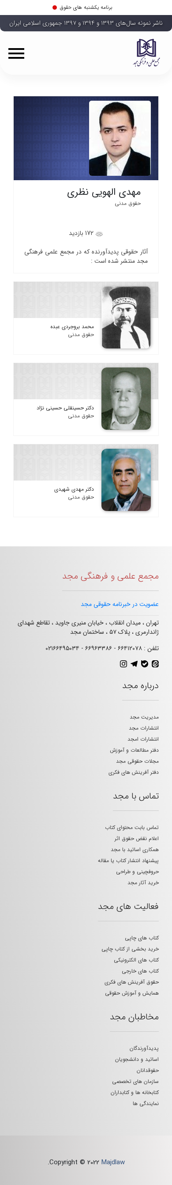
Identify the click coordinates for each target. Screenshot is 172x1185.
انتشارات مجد (144, 728)
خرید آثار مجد (143, 882)
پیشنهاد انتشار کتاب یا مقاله (128, 860)
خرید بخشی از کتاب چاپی (130, 949)
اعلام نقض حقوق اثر (137, 838)
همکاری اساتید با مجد (135, 849)
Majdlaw (113, 1162)
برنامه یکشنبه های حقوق (86, 7)
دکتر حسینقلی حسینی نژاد (65, 408)
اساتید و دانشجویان (137, 1059)
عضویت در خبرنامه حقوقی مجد (120, 604)
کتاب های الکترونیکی (136, 960)
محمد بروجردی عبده (72, 326)
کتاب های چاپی (142, 938)
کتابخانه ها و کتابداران (135, 1092)
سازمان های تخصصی (135, 1081)
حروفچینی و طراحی (137, 871)
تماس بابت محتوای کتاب (132, 827)
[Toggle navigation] (19, 53)
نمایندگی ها (146, 1103)
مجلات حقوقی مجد (137, 761)
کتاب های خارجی (140, 971)
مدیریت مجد (144, 717)
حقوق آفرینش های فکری (132, 982)
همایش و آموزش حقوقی (132, 993)
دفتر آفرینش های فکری (133, 772)
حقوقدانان (148, 1070)
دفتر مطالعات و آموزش (134, 750)
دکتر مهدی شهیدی (74, 489)
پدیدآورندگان (144, 1048)
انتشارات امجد (143, 739)
